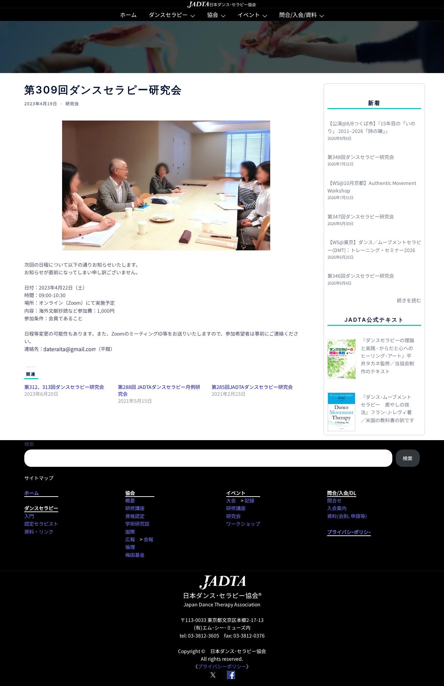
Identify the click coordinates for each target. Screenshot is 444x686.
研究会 (72, 103)
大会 (231, 500)
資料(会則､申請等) (347, 516)
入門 (29, 516)
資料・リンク (38, 531)
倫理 (130, 546)
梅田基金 (135, 554)
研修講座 (135, 508)
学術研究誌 (137, 523)
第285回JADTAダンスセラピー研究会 (252, 386)
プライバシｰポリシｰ (349, 531)
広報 (130, 539)
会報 (148, 539)
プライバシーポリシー (222, 666)
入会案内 (337, 508)
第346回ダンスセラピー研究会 (360, 275)
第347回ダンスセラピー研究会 (360, 216)
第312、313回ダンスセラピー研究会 (64, 386)
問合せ (334, 500)
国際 (130, 531)
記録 (249, 500)
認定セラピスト (41, 523)
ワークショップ (243, 523)
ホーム (128, 14)
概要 (130, 500)
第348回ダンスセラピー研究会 (360, 156)
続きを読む (409, 300)
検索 (29, 443)
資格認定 (135, 516)
